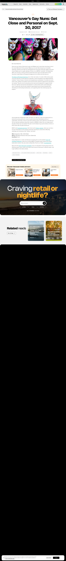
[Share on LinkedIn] (27, 35)
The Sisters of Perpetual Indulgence (20, 77)
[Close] (3, 558)
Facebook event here (22, 128)
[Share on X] (25, 35)
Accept (56, 557)
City (3, 9)
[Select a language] (63, 1)
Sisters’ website (39, 128)
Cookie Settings (48, 557)
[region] (33, 557)
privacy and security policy (9, 558)
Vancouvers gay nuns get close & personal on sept (14, 9)
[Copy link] (29, 35)
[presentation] (33, 14)
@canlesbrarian (47, 143)
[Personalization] (63, 4)
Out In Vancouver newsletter (25, 145)
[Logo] (5, 4)
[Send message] (44, 203)
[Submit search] (60, 1)
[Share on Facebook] (23, 35)
